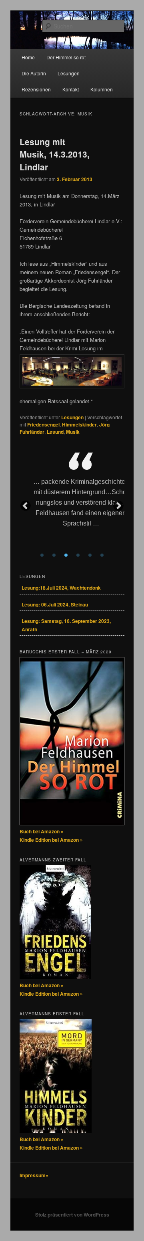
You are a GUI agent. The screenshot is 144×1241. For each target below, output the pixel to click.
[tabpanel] (81, 501)
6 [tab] (102, 555)
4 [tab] (78, 555)
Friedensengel (43, 424)
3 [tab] (66, 555)
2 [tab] (54, 555)
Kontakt (70, 89)
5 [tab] (90, 555)
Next (118, 506)
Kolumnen (101, 89)
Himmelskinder (79, 424)
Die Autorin (34, 73)
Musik (73, 431)
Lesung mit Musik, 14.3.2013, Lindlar (55, 154)
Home (28, 57)
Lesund (55, 431)
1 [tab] (42, 555)
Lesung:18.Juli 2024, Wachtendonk (61, 587)
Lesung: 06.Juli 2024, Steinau (55, 604)
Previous (26, 506)
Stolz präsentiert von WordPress (72, 1214)
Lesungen (69, 73)
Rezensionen (36, 89)
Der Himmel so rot (66, 57)
